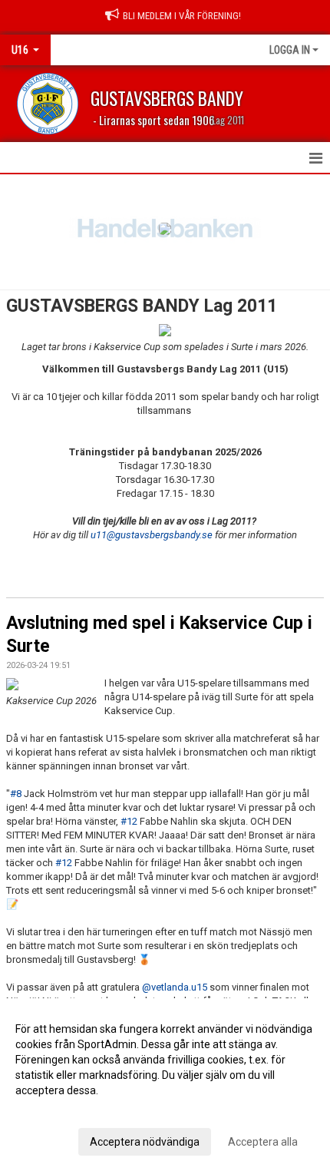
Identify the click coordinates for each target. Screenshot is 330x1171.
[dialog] (165, 1084)
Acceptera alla (263, 1142)
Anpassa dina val (56, 1110)
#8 (15, 793)
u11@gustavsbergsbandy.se (152, 535)
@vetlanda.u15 (174, 987)
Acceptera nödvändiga (145, 1142)
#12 (128, 821)
